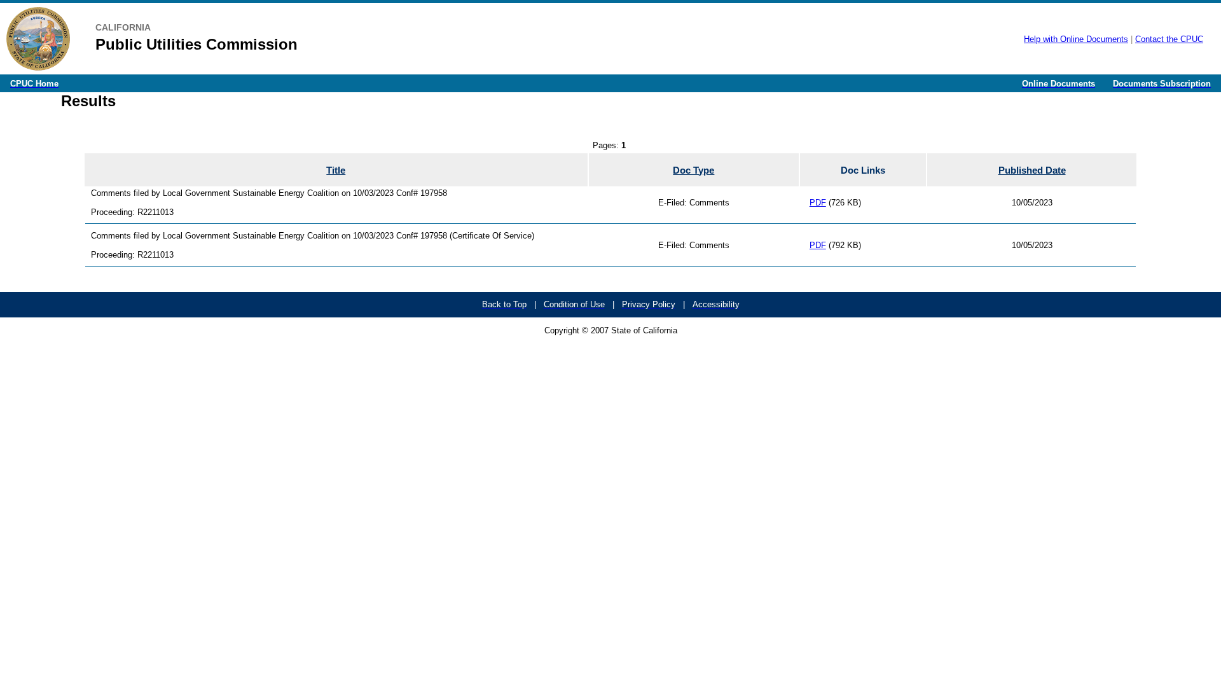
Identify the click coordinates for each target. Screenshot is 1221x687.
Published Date (1032, 170)
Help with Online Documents (1076, 39)
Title (335, 170)
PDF (818, 202)
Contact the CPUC (1169, 39)
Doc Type (693, 170)
